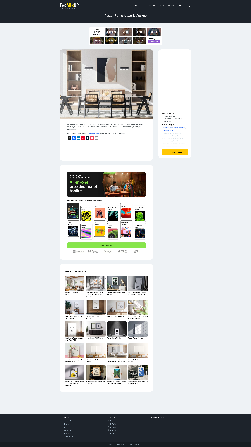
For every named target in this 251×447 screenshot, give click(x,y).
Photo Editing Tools (167, 6)
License (182, 6)
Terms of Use (68, 436)
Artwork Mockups (167, 128)
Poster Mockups (167, 130)
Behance (113, 421)
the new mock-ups (93, 133)
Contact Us (67, 430)
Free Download (176, 152)
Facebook (113, 427)
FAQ (65, 427)
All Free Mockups (148, 6)
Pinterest (113, 430)
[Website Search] (189, 6)
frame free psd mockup (175, 136)
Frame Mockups (179, 128)
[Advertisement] (106, 150)
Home (136, 6)
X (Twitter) (113, 424)
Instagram (113, 433)
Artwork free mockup (169, 133)
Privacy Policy (68, 433)
